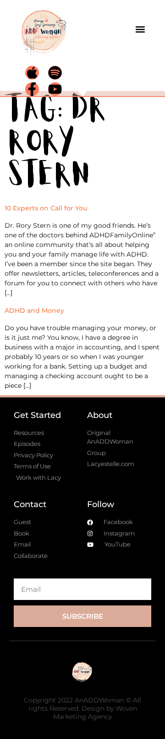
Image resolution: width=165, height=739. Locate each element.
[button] (140, 29)
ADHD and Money (34, 310)
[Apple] (32, 73)
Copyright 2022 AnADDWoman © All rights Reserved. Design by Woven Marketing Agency (82, 708)
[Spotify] (55, 73)
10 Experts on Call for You (46, 208)
